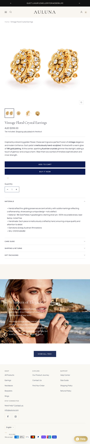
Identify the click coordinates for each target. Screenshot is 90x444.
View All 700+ (45, 354)
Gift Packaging (11, 255)
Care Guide (10, 241)
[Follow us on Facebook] (8, 416)
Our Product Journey (40, 375)
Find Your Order (38, 385)
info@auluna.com (12, 410)
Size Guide (64, 380)
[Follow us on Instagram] (15, 416)
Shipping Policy (66, 385)
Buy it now (45, 171)
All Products (9, 375)
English (8, 427)
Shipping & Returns (13, 248)
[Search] (11, 12)
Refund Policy (65, 391)
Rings (7, 396)
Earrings (8, 380)
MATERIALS (9, 201)
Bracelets (8, 391)
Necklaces (9, 385)
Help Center (65, 375)
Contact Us (37, 380)
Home (7, 22)
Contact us (18, 405)
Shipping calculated (24, 131)
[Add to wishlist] (8, 178)
